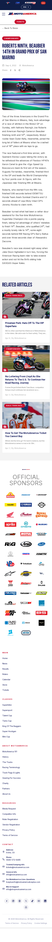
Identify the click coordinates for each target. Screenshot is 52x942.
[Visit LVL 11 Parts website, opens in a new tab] (10, 632)
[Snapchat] (26, 907)
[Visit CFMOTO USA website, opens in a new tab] (26, 524)
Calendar (6, 679)
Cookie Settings (40, 923)
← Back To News (10, 28)
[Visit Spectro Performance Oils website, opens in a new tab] (26, 573)
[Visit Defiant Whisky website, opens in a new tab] (41, 623)
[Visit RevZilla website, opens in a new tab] (10, 534)
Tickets (5, 690)
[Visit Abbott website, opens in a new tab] (26, 623)
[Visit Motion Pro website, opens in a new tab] (41, 544)
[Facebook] (6, 900)
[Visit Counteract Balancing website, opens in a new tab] (10, 603)
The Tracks (7, 762)
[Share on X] (15, 70)
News (4, 663)
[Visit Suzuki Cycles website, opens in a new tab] (41, 524)
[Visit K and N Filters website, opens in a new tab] (10, 613)
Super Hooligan (9, 731)
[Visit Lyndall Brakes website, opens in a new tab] (41, 573)
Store (4, 685)
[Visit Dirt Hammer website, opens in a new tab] (26, 613)
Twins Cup (7, 721)
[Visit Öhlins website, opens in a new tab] (41, 583)
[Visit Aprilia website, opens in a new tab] (10, 524)
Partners (6, 788)
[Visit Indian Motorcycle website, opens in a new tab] (26, 514)
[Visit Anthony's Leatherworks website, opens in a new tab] (26, 583)
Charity (5, 783)
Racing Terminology (11, 767)
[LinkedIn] (45, 900)
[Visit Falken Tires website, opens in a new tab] (10, 593)
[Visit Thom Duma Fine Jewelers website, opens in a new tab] (26, 593)
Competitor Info (9, 814)
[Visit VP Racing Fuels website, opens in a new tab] (10, 564)
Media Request (9, 809)
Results (5, 669)
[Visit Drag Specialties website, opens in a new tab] (41, 534)
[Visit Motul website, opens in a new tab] (26, 534)
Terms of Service (10, 835)
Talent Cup (7, 715)
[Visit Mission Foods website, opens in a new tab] (10, 495)
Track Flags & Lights (11, 773)
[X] (26, 900)
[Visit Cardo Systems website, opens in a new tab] (41, 564)
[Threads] (19, 900)
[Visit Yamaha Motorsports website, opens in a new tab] (26, 505)
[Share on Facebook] (11, 70)
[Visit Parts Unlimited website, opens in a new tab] (26, 554)
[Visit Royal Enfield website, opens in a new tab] (41, 514)
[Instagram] (13, 900)
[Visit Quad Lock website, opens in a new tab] (10, 623)
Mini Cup (6, 737)
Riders (5, 674)
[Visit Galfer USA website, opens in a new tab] (41, 593)
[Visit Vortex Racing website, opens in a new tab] (26, 603)
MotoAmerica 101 (9, 751)
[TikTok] (32, 900)
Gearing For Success (11, 778)
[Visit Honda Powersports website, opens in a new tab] (10, 514)
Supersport (7, 710)
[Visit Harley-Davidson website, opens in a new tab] (41, 505)
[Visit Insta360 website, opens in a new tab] (10, 505)
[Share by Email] (19, 70)
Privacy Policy (8, 830)
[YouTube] (38, 900)
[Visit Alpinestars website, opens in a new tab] (10, 573)
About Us (6, 794)
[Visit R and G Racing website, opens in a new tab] (10, 544)
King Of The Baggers (11, 726)
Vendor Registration (11, 824)
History (5, 757)
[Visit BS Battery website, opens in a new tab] (41, 613)
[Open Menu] (5, 14)
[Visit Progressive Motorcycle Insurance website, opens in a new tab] (26, 495)
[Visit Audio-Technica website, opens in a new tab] (10, 554)
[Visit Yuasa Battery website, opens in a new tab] (10, 583)
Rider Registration (10, 819)
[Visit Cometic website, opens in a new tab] (41, 554)
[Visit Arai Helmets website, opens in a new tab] (26, 544)
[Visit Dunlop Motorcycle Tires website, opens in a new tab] (41, 495)
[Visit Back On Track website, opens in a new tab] (26, 632)
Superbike (7, 705)
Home (5, 658)
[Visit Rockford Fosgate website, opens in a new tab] (26, 564)
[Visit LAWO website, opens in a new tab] (41, 603)
